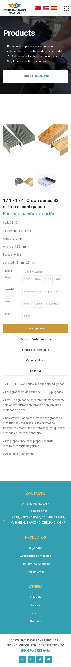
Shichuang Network (35, 650)
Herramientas (35, 572)
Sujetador (35, 548)
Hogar (26, 76)
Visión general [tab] (35, 328)
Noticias (35, 621)
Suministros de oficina (35, 564)
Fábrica (35, 605)
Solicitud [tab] (35, 370)
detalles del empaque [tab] (35, 349)
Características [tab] (35, 360)
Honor (35, 613)
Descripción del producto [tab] (35, 339)
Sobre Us (36, 597)
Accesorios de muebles (35, 555)
